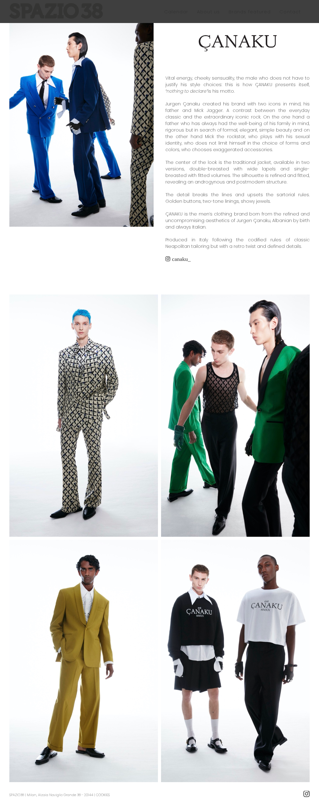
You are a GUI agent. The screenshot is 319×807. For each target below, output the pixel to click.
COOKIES (103, 794)
